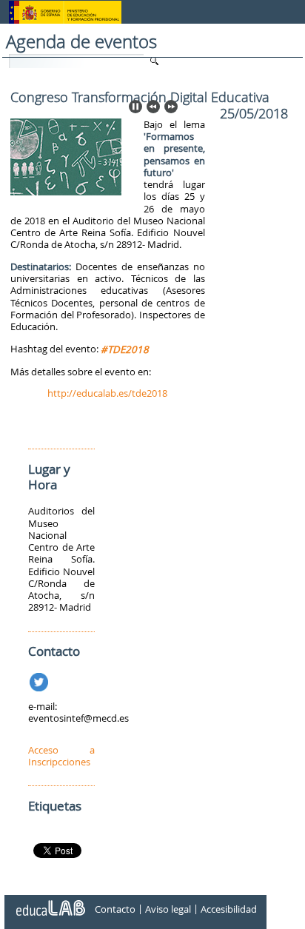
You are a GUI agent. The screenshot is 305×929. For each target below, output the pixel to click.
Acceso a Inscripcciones (61, 755)
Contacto (115, 909)
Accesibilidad (229, 909)
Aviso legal (168, 909)
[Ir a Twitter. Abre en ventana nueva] (40, 679)
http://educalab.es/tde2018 (107, 393)
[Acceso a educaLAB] (49, 902)
